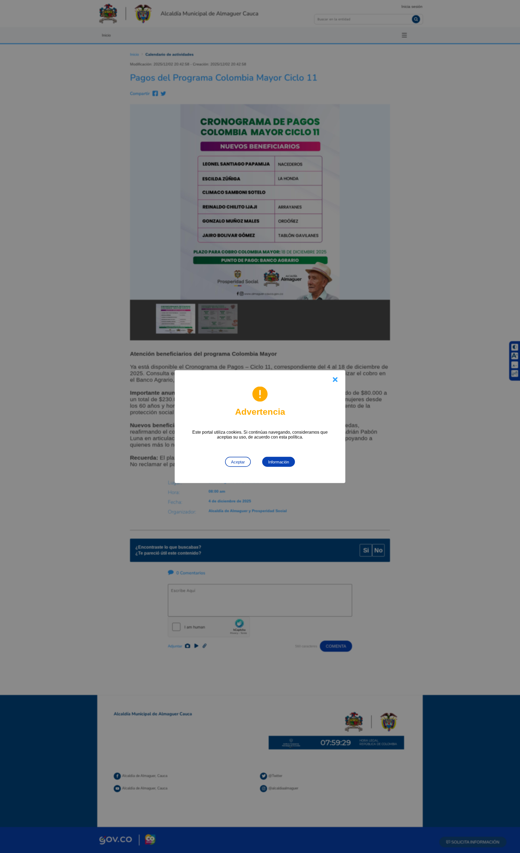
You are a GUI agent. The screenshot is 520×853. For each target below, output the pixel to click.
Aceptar (238, 461)
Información (278, 461)
